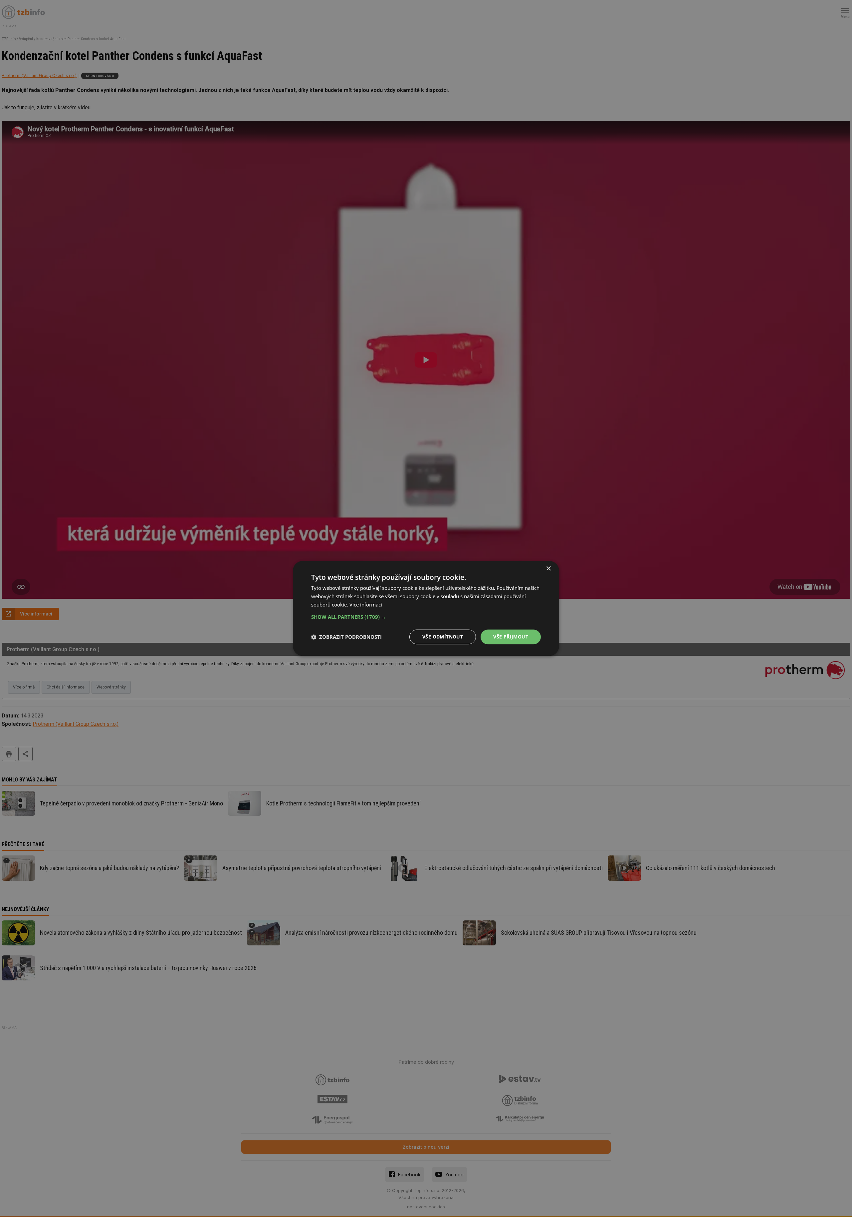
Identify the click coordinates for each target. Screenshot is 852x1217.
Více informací (365, 604)
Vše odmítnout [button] (442, 636)
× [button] (548, 568)
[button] (426, 617)
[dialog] (426, 608)
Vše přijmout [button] (510, 636)
